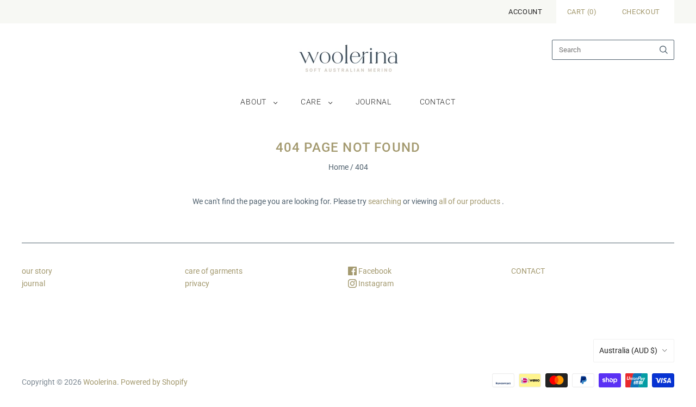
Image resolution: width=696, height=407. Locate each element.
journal (373, 101)
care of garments (214, 271)
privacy (197, 283)
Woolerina (100, 382)
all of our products (469, 201)
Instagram (375, 283)
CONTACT (528, 271)
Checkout (641, 12)
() (582, 12)
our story (37, 271)
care (311, 101)
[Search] (663, 50)
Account (525, 12)
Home (338, 167)
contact (438, 101)
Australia (628, 350)
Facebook (374, 271)
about (253, 101)
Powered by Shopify (154, 382)
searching (384, 201)
